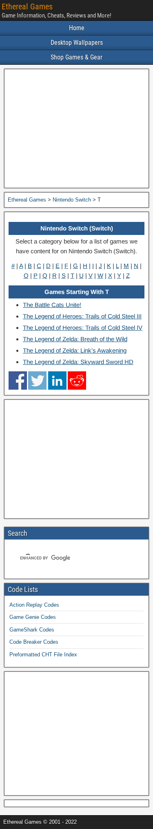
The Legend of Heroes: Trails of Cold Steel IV (82, 327)
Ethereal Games (27, 6)
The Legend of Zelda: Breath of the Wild (75, 339)
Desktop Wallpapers (77, 42)
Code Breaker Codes (33, 642)
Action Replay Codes (34, 605)
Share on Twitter (37, 380)
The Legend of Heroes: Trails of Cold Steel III (82, 316)
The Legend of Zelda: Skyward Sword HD (78, 361)
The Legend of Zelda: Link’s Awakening (74, 350)
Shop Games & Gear (76, 57)
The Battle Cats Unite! (52, 304)
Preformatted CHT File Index (43, 654)
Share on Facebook (18, 380)
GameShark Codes (31, 630)
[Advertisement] (76, 128)
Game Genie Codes (32, 617)
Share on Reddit (77, 380)
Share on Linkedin (57, 380)
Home (76, 28)
